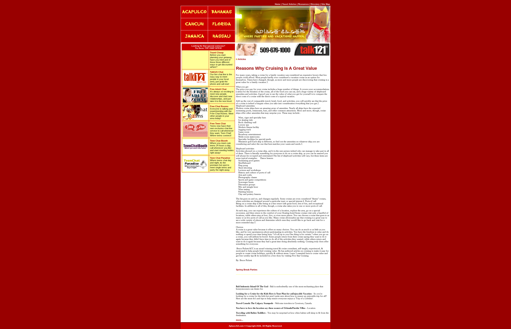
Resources (303, 4)
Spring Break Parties (246, 269)
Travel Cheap (217, 52)
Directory (315, 4)
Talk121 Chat (216, 72)
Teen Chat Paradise (220, 158)
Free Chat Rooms (219, 106)
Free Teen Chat (218, 123)
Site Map (325, 4)
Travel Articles (289, 4)
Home (277, 4)
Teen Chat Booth (219, 141)
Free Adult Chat (218, 89)
